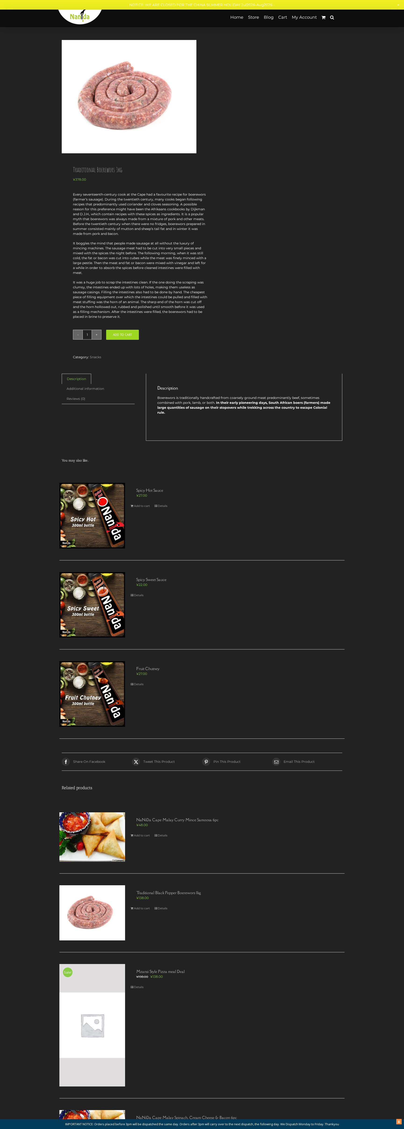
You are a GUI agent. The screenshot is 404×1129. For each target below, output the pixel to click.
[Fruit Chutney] (92, 694)
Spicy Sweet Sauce (151, 579)
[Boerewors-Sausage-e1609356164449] (129, 96)
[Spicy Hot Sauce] (92, 515)
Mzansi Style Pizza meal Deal (160, 971)
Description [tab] (76, 379)
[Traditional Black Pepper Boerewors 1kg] (92, 912)
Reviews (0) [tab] (76, 399)
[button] (332, 17)
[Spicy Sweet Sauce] (92, 605)
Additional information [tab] (85, 389)
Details (162, 506)
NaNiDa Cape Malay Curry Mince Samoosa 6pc (177, 819)
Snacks (95, 357)
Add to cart (122, 335)
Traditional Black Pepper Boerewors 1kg (168, 892)
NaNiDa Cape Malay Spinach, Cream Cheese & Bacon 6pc (186, 1117)
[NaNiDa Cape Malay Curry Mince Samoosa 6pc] (92, 837)
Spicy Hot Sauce (149, 490)
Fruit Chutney (147, 668)
